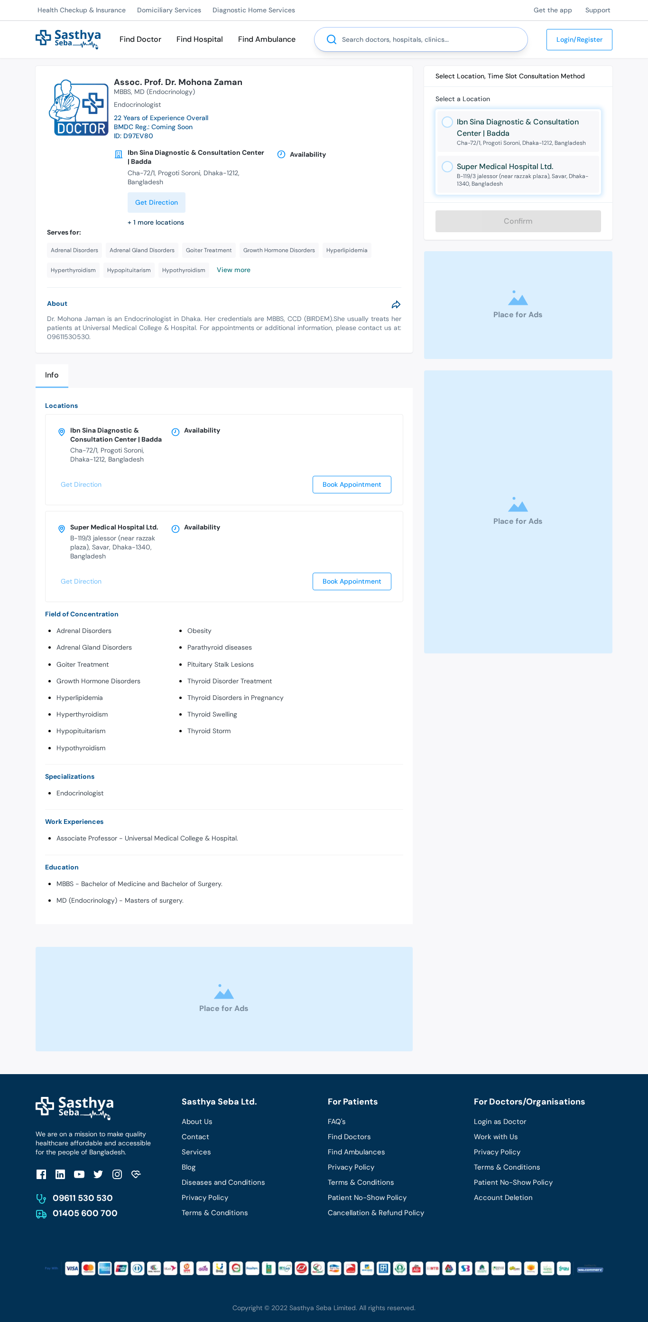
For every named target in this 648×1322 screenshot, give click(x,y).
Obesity (199, 630)
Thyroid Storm (209, 731)
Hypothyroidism (80, 748)
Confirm (518, 221)
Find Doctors (349, 1137)
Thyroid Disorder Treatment (229, 681)
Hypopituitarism (80, 731)
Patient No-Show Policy (367, 1197)
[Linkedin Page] (60, 1174)
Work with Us (496, 1137)
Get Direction (156, 202)
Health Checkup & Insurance (81, 10)
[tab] (52, 375)
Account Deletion (503, 1197)
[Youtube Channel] (79, 1174)
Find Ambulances (356, 1152)
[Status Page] (136, 1174)
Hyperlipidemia (79, 697)
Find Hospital (199, 39)
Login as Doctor (500, 1121)
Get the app (553, 10)
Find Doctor (140, 39)
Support (598, 10)
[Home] (68, 39)
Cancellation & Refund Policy (376, 1213)
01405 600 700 (85, 1213)
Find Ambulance (267, 39)
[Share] (396, 304)
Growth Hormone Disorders (98, 681)
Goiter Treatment (82, 664)
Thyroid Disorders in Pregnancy (235, 697)
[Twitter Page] (98, 1174)
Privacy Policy (205, 1197)
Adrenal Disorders (83, 630)
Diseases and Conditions (223, 1182)
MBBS (122, 91)
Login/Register (579, 39)
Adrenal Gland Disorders (94, 647)
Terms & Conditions (215, 1213)
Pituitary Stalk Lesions (220, 664)
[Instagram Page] (117, 1174)
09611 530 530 (83, 1198)
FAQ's (337, 1121)
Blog (188, 1167)
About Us (197, 1121)
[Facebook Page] (41, 1174)
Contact (195, 1137)
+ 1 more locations (156, 222)
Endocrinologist (79, 793)
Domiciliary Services (169, 10)
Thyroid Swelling (212, 714)
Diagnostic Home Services (254, 10)
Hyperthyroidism (82, 714)
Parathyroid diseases (219, 647)
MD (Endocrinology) (164, 91)
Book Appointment (352, 484)
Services (196, 1152)
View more (233, 269)
